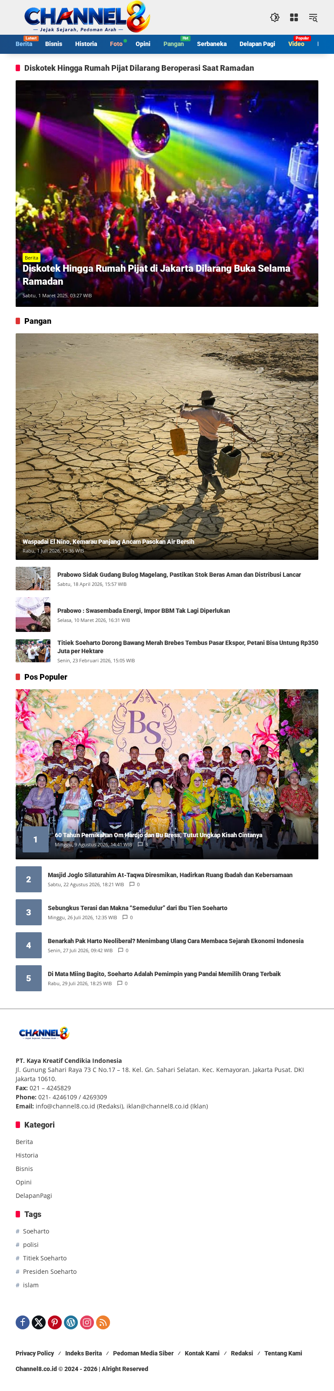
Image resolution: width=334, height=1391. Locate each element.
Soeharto (36, 1231)
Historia (27, 1155)
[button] (275, 17)
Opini (24, 1182)
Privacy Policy (35, 1353)
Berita (31, 257)
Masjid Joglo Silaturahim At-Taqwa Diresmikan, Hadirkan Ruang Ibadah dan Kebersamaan (170, 874)
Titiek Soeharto (45, 1258)
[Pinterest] (55, 1322)
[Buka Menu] (294, 17)
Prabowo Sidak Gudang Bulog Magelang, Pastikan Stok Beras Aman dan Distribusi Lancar (179, 574)
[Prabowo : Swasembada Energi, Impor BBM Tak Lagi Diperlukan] (33, 614)
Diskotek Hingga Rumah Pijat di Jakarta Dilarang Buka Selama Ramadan (157, 275)
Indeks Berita (83, 1353)
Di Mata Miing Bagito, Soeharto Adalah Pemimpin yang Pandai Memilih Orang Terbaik (164, 973)
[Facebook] (23, 1322)
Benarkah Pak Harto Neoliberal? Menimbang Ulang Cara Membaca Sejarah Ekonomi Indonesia (176, 940)
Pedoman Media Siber (143, 1353)
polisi (31, 1244)
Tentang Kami (283, 1353)
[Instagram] (87, 1322)
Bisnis (24, 1168)
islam (31, 1285)
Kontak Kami (202, 1353)
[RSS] (103, 1322)
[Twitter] (39, 1322)
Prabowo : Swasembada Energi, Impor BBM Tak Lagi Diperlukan (143, 610)
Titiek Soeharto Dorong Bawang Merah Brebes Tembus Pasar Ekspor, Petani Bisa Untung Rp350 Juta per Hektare (187, 647)
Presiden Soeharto (50, 1271)
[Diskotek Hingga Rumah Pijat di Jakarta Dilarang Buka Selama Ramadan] (167, 193)
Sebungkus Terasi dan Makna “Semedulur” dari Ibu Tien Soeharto (137, 907)
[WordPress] (71, 1322)
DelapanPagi (34, 1195)
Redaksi (242, 1353)
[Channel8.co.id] (85, 17)
